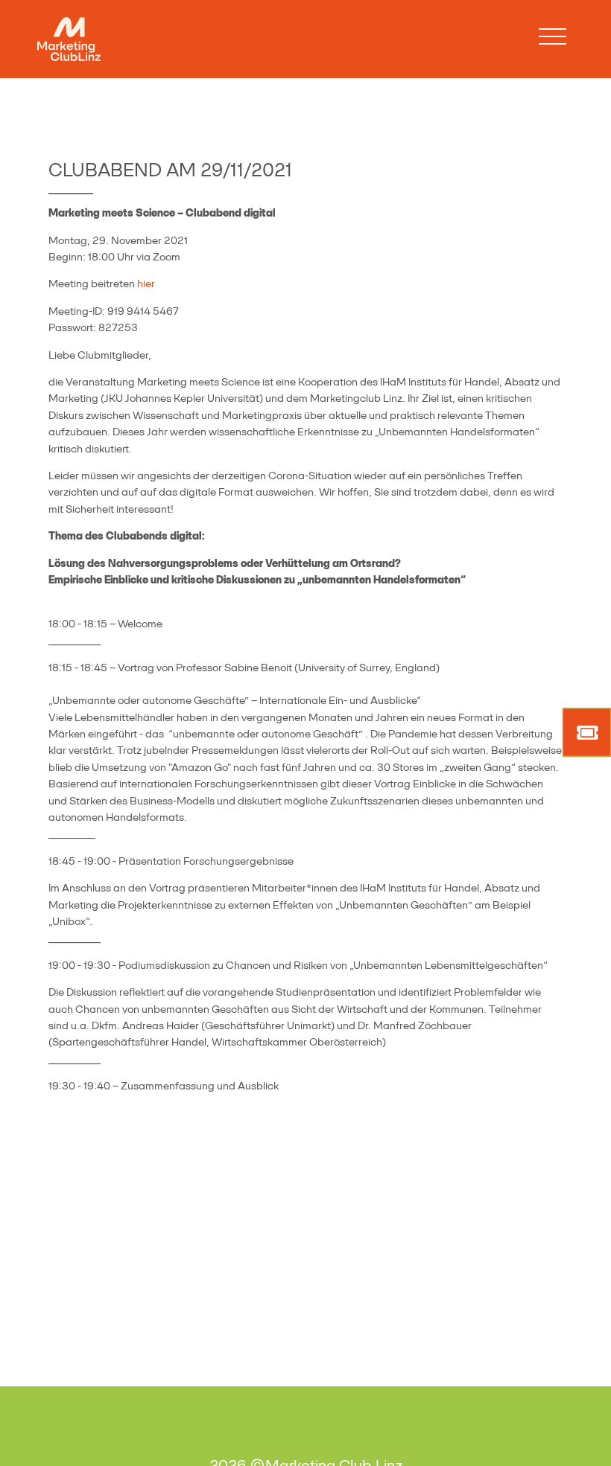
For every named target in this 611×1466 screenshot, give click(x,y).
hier (146, 283)
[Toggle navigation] (552, 36)
